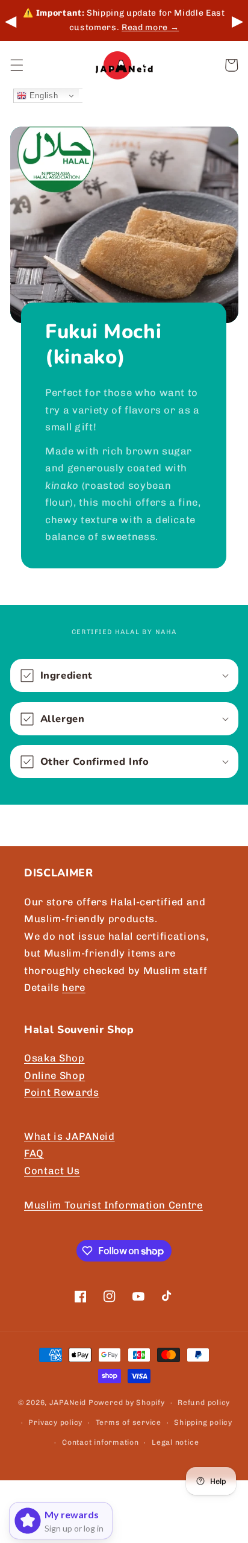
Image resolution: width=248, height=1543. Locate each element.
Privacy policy (55, 1422)
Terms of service (128, 1422)
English (42, 95)
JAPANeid (67, 1402)
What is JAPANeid (69, 1136)
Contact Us (52, 1170)
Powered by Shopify (126, 1402)
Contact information (100, 1442)
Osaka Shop (54, 1058)
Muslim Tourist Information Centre (113, 1205)
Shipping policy (203, 1422)
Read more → (150, 27)
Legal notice (175, 1442)
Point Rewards (61, 1092)
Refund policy (204, 1402)
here (73, 987)
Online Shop (54, 1075)
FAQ (34, 1153)
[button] (16, 65)
